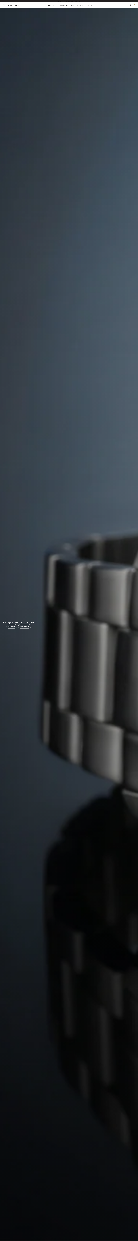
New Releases (51, 5)
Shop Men (11, 626)
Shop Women (24, 626)
